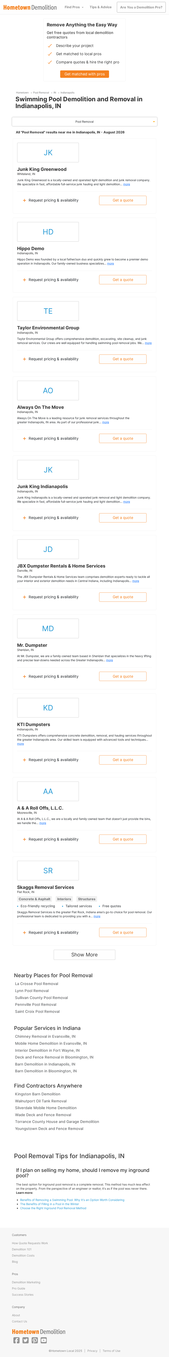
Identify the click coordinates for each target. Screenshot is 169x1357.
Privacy (92, 1350)
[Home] (30, 7)
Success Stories (22, 1294)
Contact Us (19, 1321)
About (16, 1315)
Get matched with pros (85, 74)
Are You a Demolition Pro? (141, 7)
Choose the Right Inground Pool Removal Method (53, 1208)
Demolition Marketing (26, 1282)
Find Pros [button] (72, 7)
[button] (16, 1340)
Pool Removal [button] (84, 121)
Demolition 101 (22, 1249)
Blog (15, 1261)
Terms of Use (111, 1350)
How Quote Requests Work (30, 1243)
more (126, 184)
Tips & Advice (101, 7)
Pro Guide (18, 1288)
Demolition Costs (23, 1255)
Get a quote (123, 200)
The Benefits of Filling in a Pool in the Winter (49, 1204)
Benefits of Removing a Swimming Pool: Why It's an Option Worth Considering (72, 1200)
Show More (84, 955)
